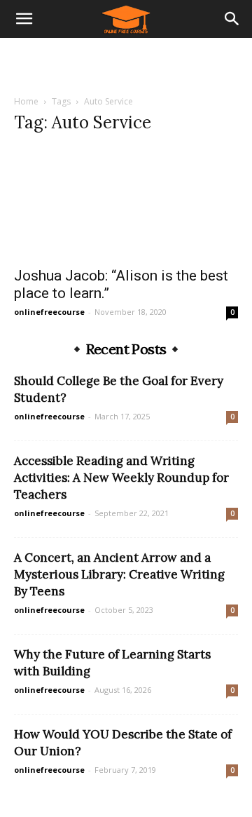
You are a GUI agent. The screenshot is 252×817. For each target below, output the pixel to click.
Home (26, 101)
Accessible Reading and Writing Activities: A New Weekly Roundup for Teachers (121, 477)
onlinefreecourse (49, 311)
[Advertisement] (126, 62)
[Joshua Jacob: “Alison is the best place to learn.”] (126, 202)
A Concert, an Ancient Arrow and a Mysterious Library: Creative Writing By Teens (119, 574)
